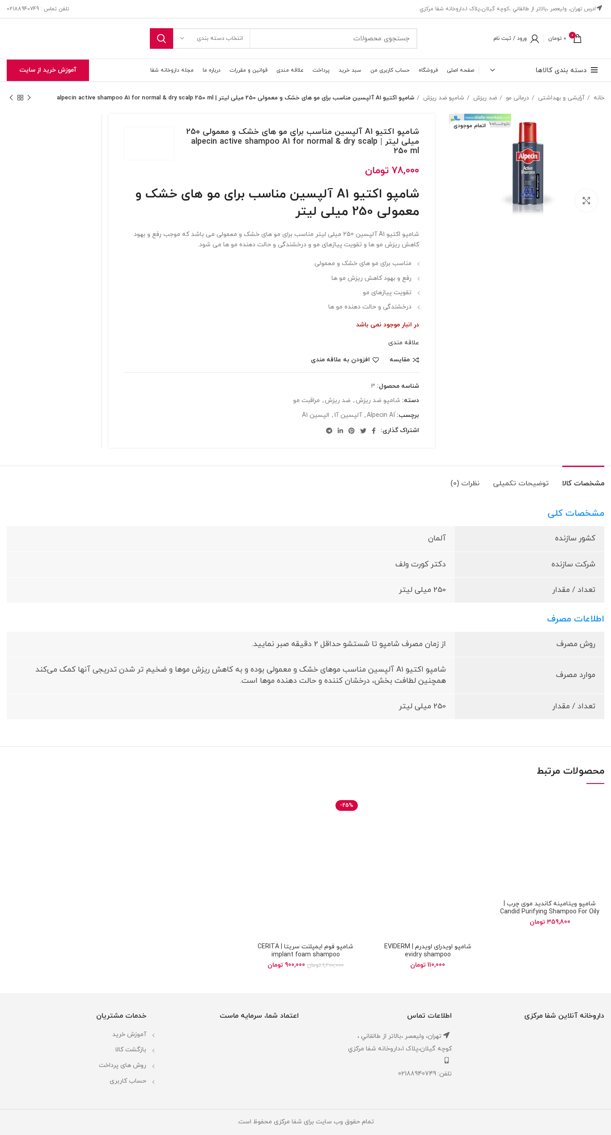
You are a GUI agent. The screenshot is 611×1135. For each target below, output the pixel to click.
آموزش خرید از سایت (47, 70)
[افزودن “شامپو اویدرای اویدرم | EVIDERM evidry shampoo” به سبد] (380, 828)
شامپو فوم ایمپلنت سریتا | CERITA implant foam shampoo (305, 950)
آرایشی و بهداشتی (560, 98)
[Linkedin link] (340, 431)
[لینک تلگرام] (329, 431)
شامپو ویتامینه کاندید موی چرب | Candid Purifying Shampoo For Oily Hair (549, 911)
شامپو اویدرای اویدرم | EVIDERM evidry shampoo (427, 950)
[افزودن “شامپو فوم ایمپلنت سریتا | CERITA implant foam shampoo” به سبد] (257, 828)
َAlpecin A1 (381, 415)
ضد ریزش (484, 98)
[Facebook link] (373, 431)
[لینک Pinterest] (351, 431)
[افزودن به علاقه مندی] (502, 808)
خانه (598, 98)
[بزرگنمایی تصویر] (586, 200)
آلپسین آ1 (348, 415)
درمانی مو (516, 98)
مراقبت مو (306, 400)
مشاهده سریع (502, 848)
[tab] (583, 479)
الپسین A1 (315, 415)
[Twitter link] (363, 431)
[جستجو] (161, 38)
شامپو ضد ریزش (442, 98)
